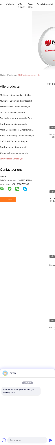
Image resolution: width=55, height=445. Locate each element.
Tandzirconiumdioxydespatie (13, 124)
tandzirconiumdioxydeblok (12, 112)
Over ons (30, 5)
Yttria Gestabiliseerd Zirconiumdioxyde (17, 130)
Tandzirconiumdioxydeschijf (13, 147)
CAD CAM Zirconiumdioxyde (14, 141)
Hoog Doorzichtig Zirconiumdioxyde (17, 135)
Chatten (8, 199)
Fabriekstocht (45, 4)
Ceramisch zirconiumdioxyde (14, 153)
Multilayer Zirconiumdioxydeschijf (16, 101)
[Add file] (4, 440)
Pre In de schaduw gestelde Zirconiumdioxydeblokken (17, 118)
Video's (10, 4)
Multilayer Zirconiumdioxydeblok (15, 95)
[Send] (50, 440)
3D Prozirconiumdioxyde (29, 75)
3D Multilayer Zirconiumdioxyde (15, 106)
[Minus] (51, 373)
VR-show (21, 5)
